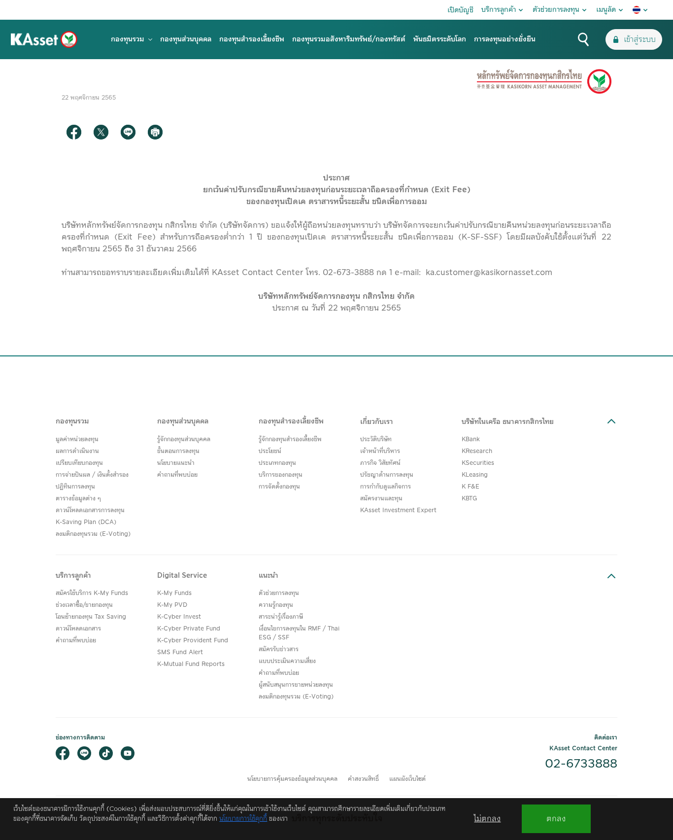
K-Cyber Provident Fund (192, 640)
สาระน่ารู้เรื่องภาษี (281, 617)
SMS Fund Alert (180, 652)
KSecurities (478, 463)
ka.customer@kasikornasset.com (489, 272)
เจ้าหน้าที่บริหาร (380, 451)
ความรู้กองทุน (276, 605)
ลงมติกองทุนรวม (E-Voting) (93, 534)
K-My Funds (174, 593)
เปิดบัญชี (460, 10)
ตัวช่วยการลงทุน (556, 10)
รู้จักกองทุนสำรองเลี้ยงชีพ (290, 439)
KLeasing (475, 475)
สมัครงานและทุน (381, 498)
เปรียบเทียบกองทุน (79, 463)
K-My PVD (172, 605)
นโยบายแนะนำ (176, 463)
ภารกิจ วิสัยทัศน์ (380, 463)
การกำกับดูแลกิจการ (385, 487)
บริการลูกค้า (498, 10)
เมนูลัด (606, 10)
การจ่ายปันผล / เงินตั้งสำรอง (92, 475)
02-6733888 (581, 764)
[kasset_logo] (44, 39)
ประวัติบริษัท (376, 439)
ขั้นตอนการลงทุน (178, 451)
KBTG (469, 498)
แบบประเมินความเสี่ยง (287, 661)
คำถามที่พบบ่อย (177, 475)
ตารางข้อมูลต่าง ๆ (78, 498)
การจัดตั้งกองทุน (279, 487)
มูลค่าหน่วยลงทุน (77, 439)
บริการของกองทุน (281, 475)
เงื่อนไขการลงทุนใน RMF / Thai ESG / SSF (299, 633)
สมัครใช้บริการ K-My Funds (92, 593)
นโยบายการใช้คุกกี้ (243, 818)
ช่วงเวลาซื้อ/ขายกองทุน (84, 605)
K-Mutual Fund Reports (191, 664)
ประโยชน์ (270, 451)
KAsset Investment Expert (398, 510)
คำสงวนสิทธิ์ (363, 779)
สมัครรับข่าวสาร (279, 649)
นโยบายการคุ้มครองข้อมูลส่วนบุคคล (292, 779)
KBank (471, 439)
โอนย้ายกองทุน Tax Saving (91, 617)
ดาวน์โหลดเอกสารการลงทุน (90, 510)
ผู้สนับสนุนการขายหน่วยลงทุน (296, 685)
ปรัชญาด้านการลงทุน (386, 475)
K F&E (470, 487)
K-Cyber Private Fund (188, 629)
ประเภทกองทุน (277, 463)
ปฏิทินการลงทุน (75, 487)
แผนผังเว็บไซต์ (407, 779)
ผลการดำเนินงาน (77, 451)
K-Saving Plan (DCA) (86, 522)
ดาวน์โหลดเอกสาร (78, 629)
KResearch (477, 451)
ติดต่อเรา (605, 738)
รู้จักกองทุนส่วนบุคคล (183, 439)
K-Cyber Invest (179, 617)
